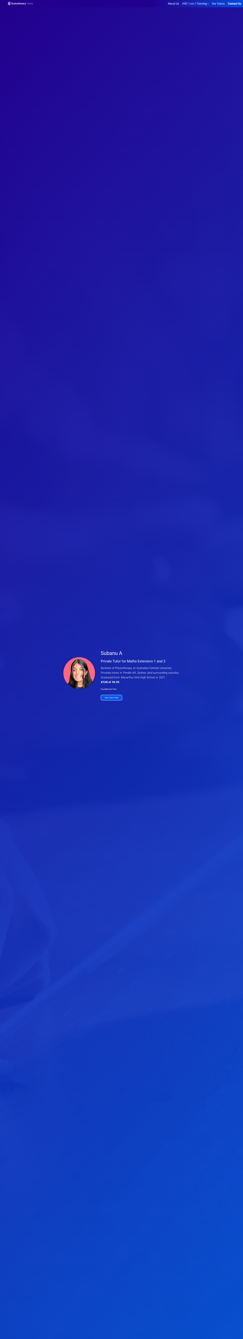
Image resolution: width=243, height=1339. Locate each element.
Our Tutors (218, 3)
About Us (173, 3)
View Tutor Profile (111, 698)
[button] (195, 3)
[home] (20, 3)
